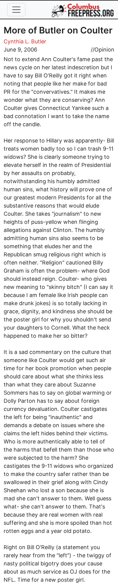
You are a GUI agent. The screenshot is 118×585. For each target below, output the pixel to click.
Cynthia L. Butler (25, 41)
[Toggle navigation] (16, 9)
